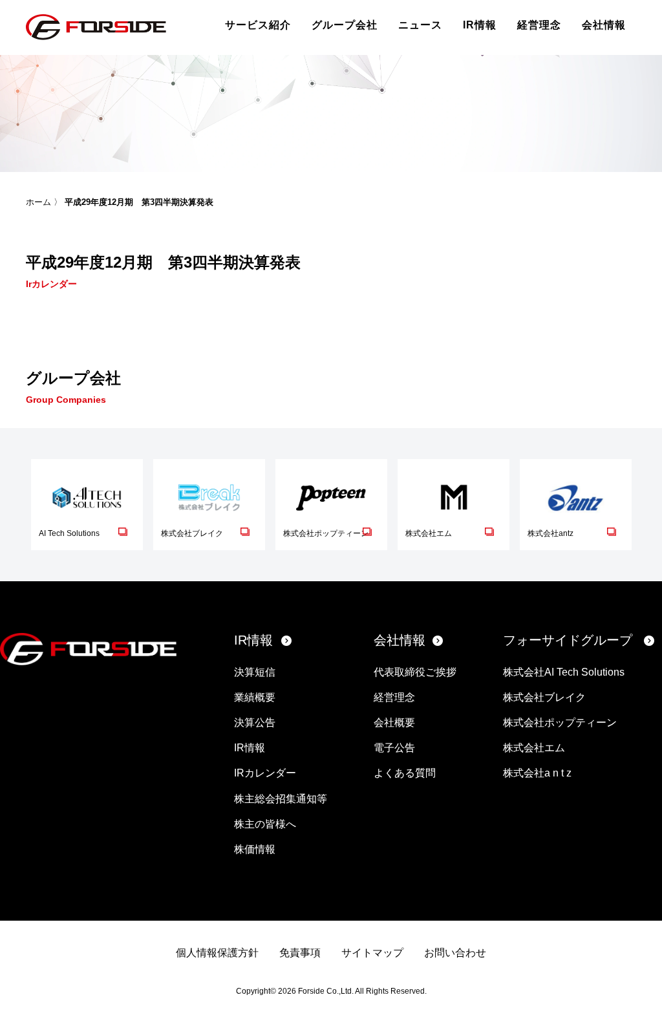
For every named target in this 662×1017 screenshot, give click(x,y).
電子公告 (394, 747)
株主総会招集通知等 (280, 798)
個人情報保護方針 (217, 952)
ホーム (38, 202)
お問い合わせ (455, 952)
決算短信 (254, 672)
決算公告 (254, 722)
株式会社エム (534, 747)
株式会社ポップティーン (560, 722)
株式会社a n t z (537, 772)
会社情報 (604, 24)
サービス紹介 (258, 24)
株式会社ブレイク (544, 697)
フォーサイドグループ (567, 640)
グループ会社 (345, 24)
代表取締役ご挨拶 (415, 672)
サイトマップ (372, 952)
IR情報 (479, 24)
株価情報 (254, 849)
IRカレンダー (265, 772)
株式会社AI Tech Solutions (564, 672)
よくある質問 (405, 772)
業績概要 (254, 697)
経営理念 (539, 24)
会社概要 (394, 722)
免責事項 (300, 952)
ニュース (420, 24)
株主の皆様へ (265, 824)
